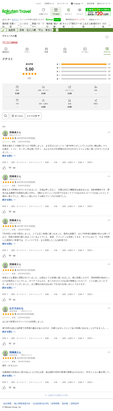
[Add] (107, 37)
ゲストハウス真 (9, 35)
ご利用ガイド (49, 4)
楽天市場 (90, 4)
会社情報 (7, 403)
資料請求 (75, 403)
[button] (11, 133)
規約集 (65, 403)
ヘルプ (38, 4)
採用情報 (55, 403)
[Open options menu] (109, 132)
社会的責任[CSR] (41, 403)
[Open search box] (5, 116)
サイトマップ (62, 4)
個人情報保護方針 (22, 403)
